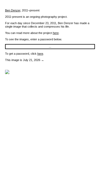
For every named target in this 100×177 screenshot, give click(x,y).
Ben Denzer (12, 10)
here (56, 32)
